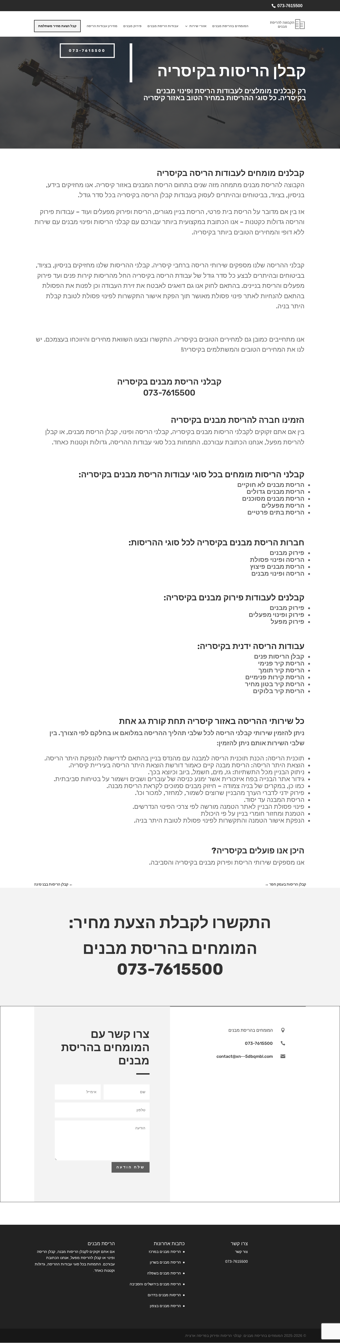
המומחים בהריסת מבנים (230, 26)
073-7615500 (290, 5)
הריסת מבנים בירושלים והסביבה (155, 1284)
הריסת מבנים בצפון (165, 1306)
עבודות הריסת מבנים (162, 26)
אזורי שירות (197, 26)
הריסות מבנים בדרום (164, 1295)
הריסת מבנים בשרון (165, 1262)
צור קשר (241, 1251)
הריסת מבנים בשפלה (164, 1273)
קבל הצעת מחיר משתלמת (57, 26)
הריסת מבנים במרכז (165, 1251)
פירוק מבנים (132, 26)
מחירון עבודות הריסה (102, 26)
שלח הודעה (130, 1167)
